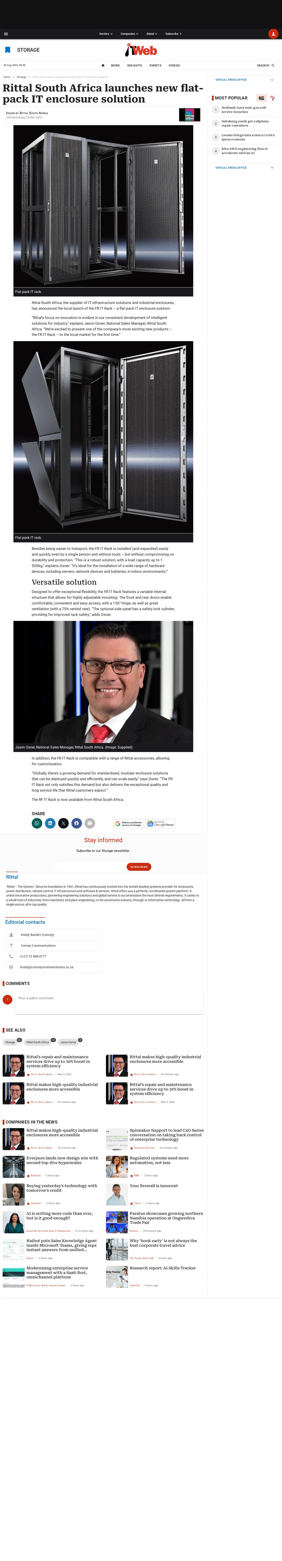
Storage (21, 77)
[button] (6, 34)
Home (7, 77)
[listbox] (53, 951)
